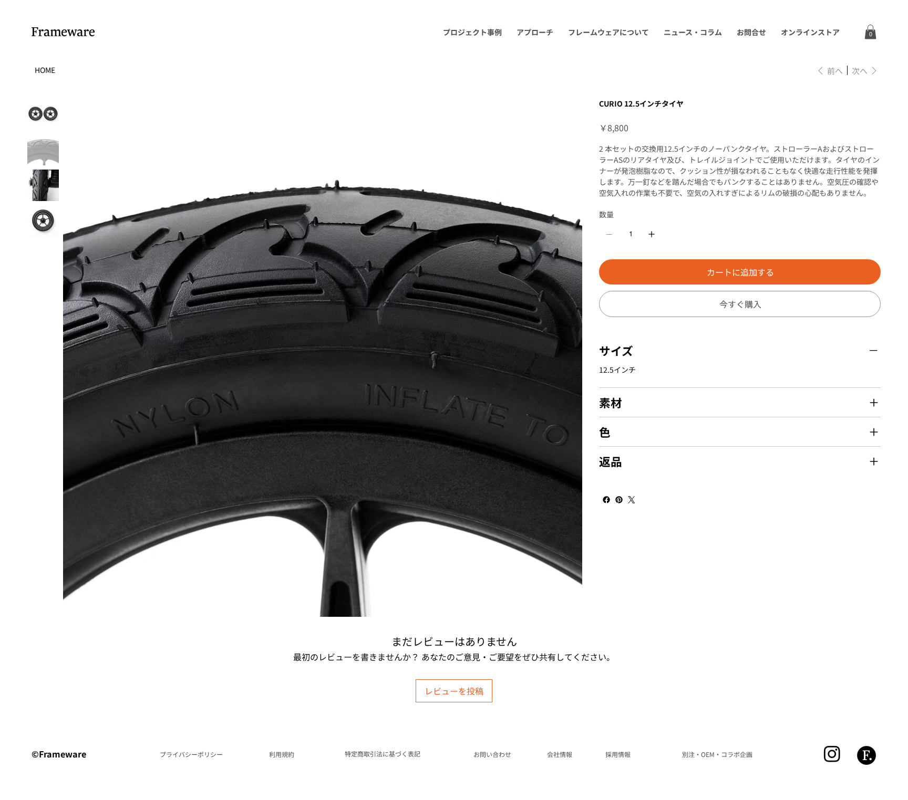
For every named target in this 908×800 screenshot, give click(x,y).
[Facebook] (606, 499)
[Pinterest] (619, 499)
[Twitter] (631, 499)
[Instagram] (832, 753)
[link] (870, 32)
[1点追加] (651, 234)
